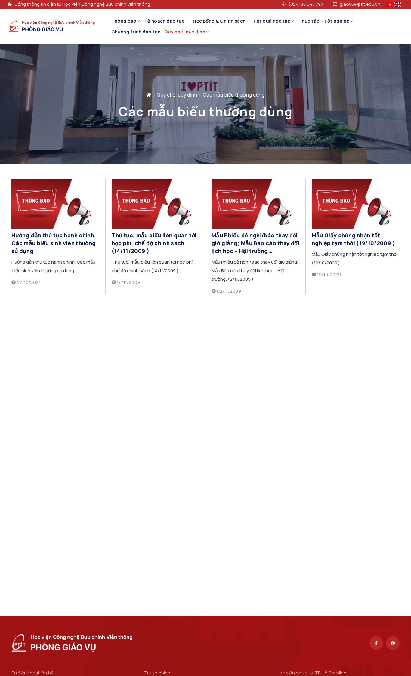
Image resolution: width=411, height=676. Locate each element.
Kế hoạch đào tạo (164, 21)
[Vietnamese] (390, 4)
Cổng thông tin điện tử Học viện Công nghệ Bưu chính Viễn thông (82, 4)
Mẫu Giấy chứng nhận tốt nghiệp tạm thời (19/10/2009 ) (353, 239)
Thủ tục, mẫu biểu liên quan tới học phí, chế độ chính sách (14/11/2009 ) (154, 243)
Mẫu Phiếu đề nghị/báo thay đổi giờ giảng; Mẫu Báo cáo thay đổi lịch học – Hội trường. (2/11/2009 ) (255, 243)
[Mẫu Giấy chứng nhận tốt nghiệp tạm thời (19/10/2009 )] (356, 227)
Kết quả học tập (272, 21)
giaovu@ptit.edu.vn (360, 4)
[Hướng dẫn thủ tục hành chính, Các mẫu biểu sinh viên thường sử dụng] (55, 227)
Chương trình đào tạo (136, 32)
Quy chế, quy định (185, 32)
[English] (398, 4)
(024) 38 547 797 (306, 4)
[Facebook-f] (376, 643)
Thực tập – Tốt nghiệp (323, 21)
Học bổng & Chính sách (219, 21)
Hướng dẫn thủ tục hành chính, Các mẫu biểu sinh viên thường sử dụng (53, 243)
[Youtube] (393, 643)
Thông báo (124, 21)
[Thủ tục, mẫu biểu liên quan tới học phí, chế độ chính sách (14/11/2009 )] (156, 227)
